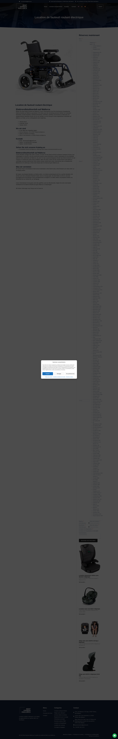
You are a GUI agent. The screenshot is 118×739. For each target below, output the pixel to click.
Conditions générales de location (59, 376)
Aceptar (48, 373)
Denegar (59, 373)
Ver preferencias (70, 373)
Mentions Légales (69, 376)
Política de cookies (48, 376)
